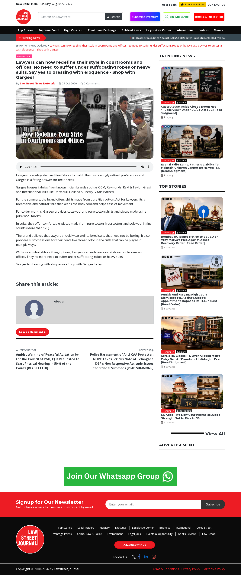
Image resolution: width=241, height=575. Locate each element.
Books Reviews (187, 534)
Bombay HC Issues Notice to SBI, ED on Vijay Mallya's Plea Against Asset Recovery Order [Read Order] (189, 240)
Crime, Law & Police (89, 534)
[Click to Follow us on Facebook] (139, 556)
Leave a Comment (31, 332)
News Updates (38, 45)
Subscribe (213, 504)
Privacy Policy (190, 569)
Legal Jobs (134, 534)
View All (215, 433)
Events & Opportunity (159, 534)
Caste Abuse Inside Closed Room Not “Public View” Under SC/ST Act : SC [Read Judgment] (191, 110)
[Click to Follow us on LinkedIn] (146, 556)
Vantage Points (62, 534)
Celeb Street (204, 527)
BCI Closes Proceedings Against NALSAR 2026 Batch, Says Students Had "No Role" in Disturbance (173, 38)
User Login (169, 4)
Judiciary (105, 527)
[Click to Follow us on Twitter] (132, 556)
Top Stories (65, 527)
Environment (115, 534)
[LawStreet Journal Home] (23, 16)
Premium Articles (194, 4)
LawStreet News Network (37, 83)
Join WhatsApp (178, 16)
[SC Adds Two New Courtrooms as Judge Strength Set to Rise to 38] (192, 391)
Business (164, 527)
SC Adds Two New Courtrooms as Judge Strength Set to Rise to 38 (190, 416)
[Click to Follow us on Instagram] (154, 556)
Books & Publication (209, 16)
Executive (121, 527)
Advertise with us (135, 545)
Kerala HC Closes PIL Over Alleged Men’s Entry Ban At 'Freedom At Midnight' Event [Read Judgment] (192, 359)
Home (22, 45)
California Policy (213, 569)
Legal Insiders (85, 527)
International (183, 527)
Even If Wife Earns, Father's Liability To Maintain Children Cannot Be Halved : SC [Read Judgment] (190, 168)
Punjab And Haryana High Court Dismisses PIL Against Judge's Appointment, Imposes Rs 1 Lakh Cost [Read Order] (189, 299)
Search (115, 17)
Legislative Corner (143, 527)
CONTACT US (216, 4)
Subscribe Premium (145, 17)
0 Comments (91, 83)
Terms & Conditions (165, 569)
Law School (209, 534)
